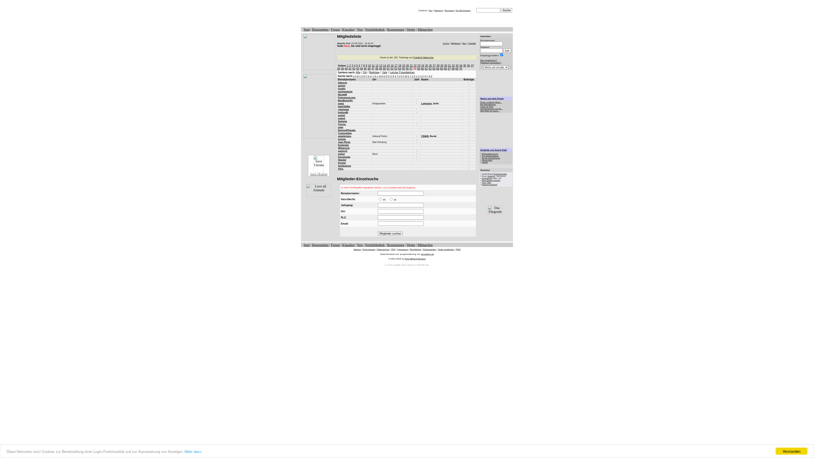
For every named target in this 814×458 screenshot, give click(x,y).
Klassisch (438, 11)
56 (407, 68)
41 (349, 68)
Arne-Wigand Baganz (415, 259)
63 (433, 68)
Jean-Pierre (344, 142)
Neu (430, 11)
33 (457, 65)
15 (388, 65)
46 (369, 68)
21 (411, 65)
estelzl (341, 115)
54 (399, 68)
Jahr (384, 72)
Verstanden (791, 451)
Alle (358, 72)
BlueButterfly (345, 100)
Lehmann (426, 103)
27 (434, 65)
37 (472, 65)
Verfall (485, 162)
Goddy (342, 88)
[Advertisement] (496, 83)
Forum (335, 29)
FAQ (393, 249)
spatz (341, 103)
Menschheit (487, 160)
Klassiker (348, 29)
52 (391, 68)
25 (426, 65)
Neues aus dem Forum (492, 98)
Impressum (402, 249)
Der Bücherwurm (463, 11)
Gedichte (491, 176)
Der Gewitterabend (490, 156)
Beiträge (374, 72)
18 (399, 65)
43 (357, 68)
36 (468, 65)
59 (418, 68)
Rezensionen (395, 29)
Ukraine (357, 249)
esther (341, 154)
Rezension (449, 11)
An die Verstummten (491, 158)
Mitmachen (425, 29)
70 (460, 68)
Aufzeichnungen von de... (491, 109)
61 (426, 68)
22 (415, 65)
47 (372, 68)
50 (384, 68)
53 (395, 68)
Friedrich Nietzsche (423, 57)
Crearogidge (345, 133)
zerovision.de (427, 254)
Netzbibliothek (375, 29)
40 (346, 68)
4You (340, 169)
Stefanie (342, 121)
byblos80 (343, 112)
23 (418, 65)
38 (338, 68)
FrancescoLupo (346, 97)
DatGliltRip (344, 106)
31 (449, 65)
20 (407, 65)
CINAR (425, 136)
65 (441, 68)
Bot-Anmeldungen (488, 104)
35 (464, 65)
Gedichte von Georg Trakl (493, 150)
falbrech (342, 82)
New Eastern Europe (491, 180)
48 (376, 68)
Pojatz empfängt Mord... (491, 102)
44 (361, 68)
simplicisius (344, 136)
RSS (458, 249)
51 (388, 68)
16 (392, 65)
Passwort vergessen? (490, 62)
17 (395, 65)
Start (307, 29)
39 (342, 68)
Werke (411, 29)
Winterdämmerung (490, 154)
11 (373, 65)
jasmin (341, 85)
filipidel (342, 160)
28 (437, 65)
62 (430, 68)
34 (460, 65)
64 (437, 68)
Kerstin (342, 163)
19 (403, 65)
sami (340, 127)
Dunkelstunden (500, 174)
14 (384, 65)
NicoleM (342, 94)
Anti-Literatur (369, 249)
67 (449, 68)
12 (376, 65)
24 (422, 65)
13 (380, 65)
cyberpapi (343, 109)
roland (341, 118)
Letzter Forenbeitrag (402, 72)
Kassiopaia (344, 157)
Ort (365, 72)
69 (456, 68)
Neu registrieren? (488, 60)
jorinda (342, 139)
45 (365, 68)
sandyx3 (342, 151)
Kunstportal (487, 178)
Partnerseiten (429, 249)
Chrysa (342, 124)
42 (353, 68)
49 (380, 68)
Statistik (472, 43)
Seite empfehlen (446, 249)
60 (422, 68)
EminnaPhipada (346, 130)
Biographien (320, 29)
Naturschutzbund (489, 185)
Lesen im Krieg (486, 107)
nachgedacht (345, 91)
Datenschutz (383, 249)
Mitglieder (455, 43)
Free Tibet (486, 183)
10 (369, 65)
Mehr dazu (193, 451)
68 (453, 68)
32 (453, 65)
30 (445, 65)
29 (441, 65)
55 (403, 68)
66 (445, 68)
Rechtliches (415, 249)
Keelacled (343, 145)
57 (411, 68)
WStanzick (344, 148)
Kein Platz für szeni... (489, 111)
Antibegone (344, 166)
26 (430, 65)
